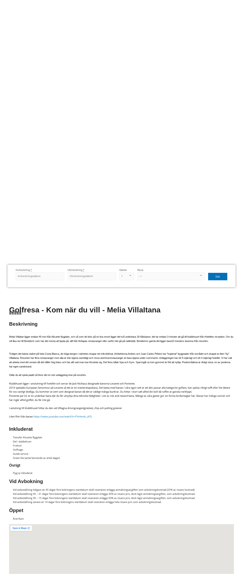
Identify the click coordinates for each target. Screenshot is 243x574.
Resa (140, 270)
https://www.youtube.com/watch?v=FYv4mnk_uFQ (63, 416)
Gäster (123, 270)
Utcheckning (76, 270)
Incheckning (24, 270)
